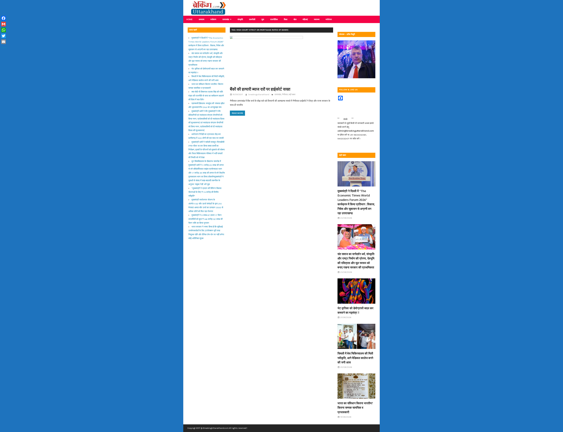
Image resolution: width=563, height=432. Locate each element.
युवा (262, 19)
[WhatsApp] (4, 30)
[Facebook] (4, 18)
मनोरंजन (329, 19)
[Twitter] (4, 36)
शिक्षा (285, 19)
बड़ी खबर (292, 94)
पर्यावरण (213, 19)
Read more (237, 113)
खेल (295, 19)
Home (189, 19)
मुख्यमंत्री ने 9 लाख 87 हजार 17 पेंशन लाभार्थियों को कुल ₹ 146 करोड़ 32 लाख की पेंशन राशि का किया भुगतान (205, 219)
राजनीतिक (274, 19)
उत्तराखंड (225, 19)
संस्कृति (240, 19)
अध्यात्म (201, 19)
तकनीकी (252, 19)
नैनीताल (285, 94)
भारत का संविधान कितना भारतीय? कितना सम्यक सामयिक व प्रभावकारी (355, 407)
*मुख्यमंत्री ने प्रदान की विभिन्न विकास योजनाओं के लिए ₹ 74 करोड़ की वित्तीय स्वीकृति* (204, 192)
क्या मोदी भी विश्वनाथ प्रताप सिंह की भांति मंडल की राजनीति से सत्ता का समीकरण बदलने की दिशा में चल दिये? (206, 95)
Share (4, 47)
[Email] (4, 42)
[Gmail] (4, 24)
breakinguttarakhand (258, 94)
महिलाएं (305, 19)
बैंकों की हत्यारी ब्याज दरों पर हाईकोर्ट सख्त (260, 89)
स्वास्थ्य (316, 19)
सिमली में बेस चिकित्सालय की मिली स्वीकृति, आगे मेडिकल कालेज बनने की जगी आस (355, 357)
